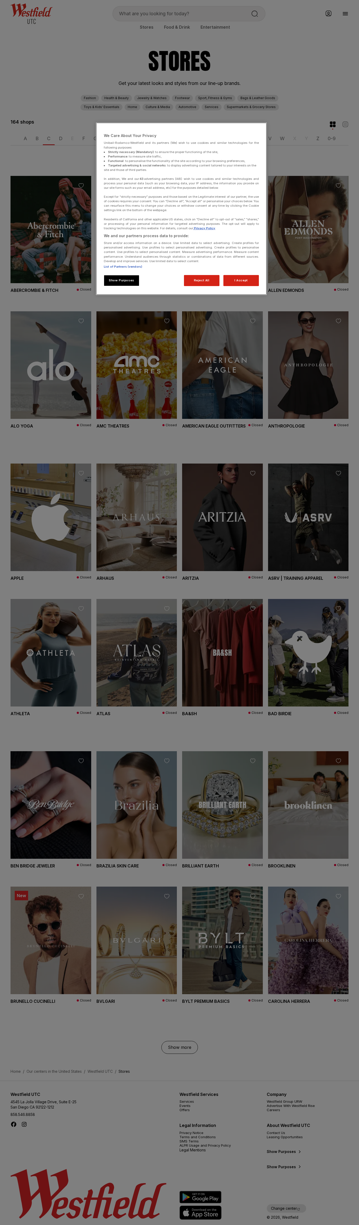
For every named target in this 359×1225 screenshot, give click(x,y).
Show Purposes (121, 280)
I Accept (241, 280)
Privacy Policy (204, 228)
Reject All (201, 280)
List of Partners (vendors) (123, 266)
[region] (181, 209)
